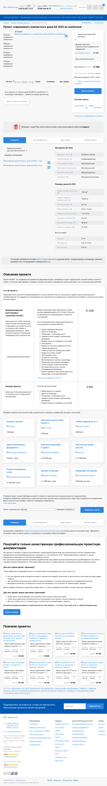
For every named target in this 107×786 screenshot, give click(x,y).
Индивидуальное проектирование (33, 17)
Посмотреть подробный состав (49, 378)
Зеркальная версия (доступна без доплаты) (16, 149)
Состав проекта (54, 17)
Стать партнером (9, 503)
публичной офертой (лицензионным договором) (43, 531)
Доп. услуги (82, 17)
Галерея (91, 17)
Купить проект (88, 91)
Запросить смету (92, 510)
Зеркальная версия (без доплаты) (87, 35)
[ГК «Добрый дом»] (10, 7)
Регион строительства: (11, 509)
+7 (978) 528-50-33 (53, 6)
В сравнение (86, 23)
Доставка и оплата (69, 17)
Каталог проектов (11, 17)
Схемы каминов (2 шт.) (86, 421)
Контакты (99, 17)
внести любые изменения (46, 259)
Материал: (61, 509)
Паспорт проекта (14, 421)
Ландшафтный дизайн (86, 471)
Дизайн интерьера (50, 471)
